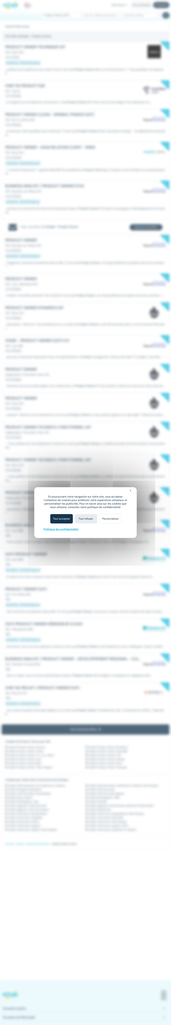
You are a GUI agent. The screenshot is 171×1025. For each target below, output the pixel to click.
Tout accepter (61, 518)
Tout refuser (85, 518)
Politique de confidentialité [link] (61, 529)
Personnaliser (110, 518)
